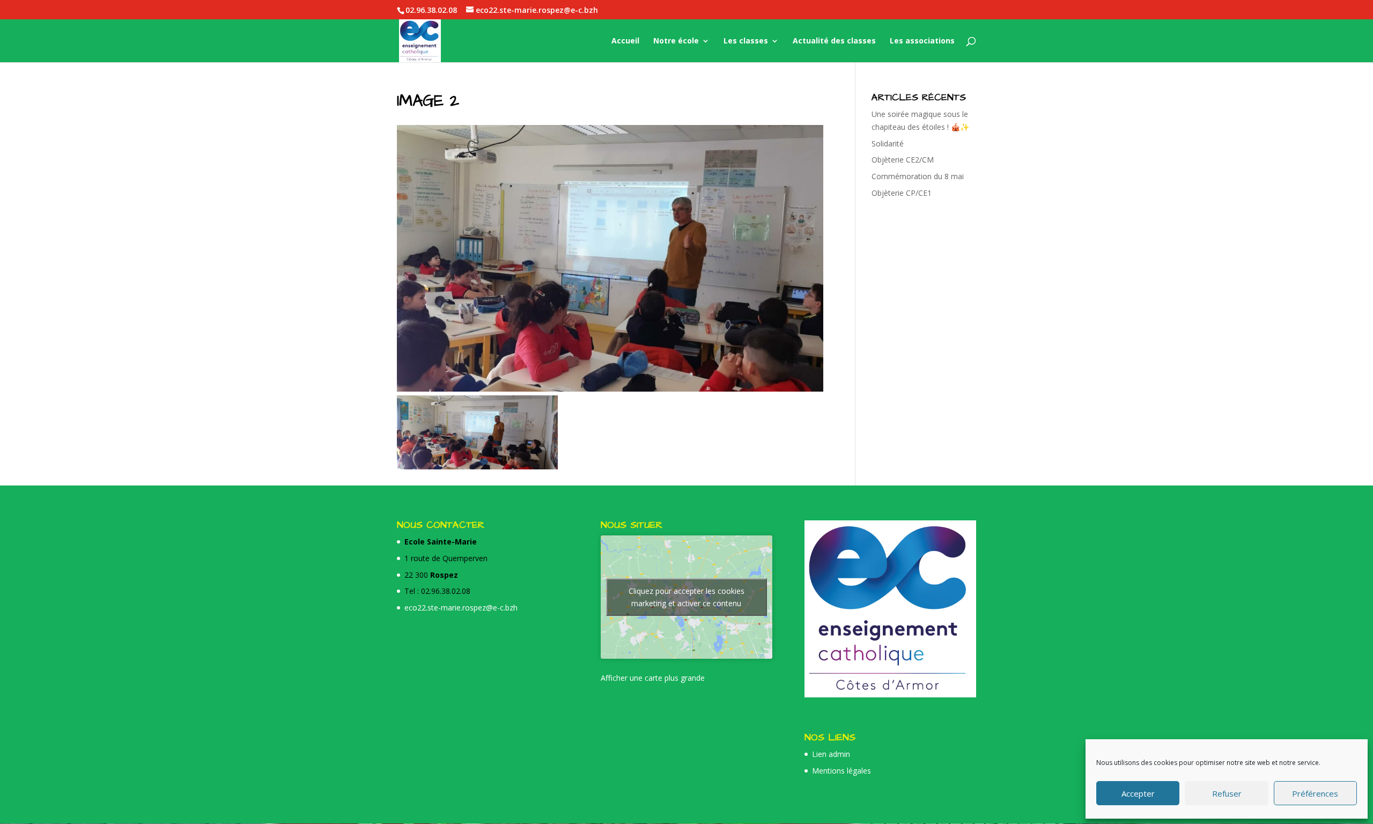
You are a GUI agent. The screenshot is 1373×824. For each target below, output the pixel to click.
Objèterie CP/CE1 (902, 193)
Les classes (746, 41)
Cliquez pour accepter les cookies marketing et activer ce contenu (686, 597)
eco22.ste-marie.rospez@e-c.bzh (461, 607)
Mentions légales (841, 771)
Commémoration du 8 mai (918, 176)
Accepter (1138, 793)
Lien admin (831, 754)
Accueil (625, 41)
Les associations (922, 41)
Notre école (676, 41)
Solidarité (888, 143)
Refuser (1227, 793)
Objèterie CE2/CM (903, 159)
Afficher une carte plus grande (653, 678)
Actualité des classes (834, 41)
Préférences (1315, 793)
